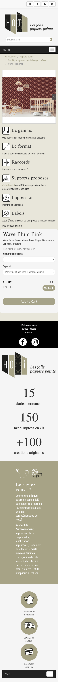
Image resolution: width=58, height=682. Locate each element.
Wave (43, 60)
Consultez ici (8, 185)
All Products (11, 56)
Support (7, 266)
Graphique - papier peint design (23, 60)
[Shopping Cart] (37, 4)
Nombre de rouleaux (13, 253)
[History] (29, 4)
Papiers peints (27, 56)
